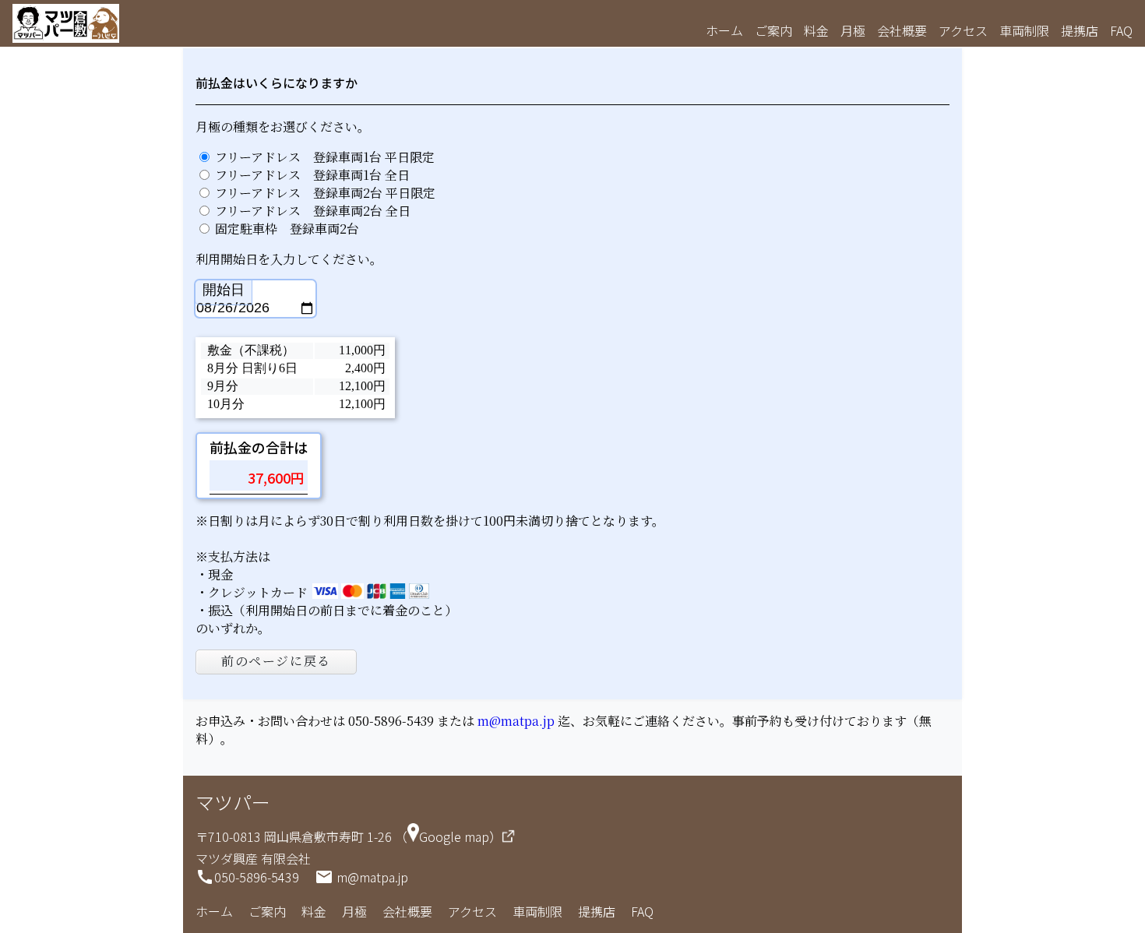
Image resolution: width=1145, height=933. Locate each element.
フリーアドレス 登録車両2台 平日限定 (325, 193)
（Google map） (448, 836)
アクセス (963, 30)
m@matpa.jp (516, 721)
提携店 (1079, 30)
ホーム (724, 30)
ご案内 (773, 30)
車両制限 (1024, 30)
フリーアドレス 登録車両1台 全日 (312, 175)
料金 (816, 30)
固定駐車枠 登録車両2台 (287, 229)
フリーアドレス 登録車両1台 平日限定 (325, 157)
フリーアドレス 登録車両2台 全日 (312, 211)
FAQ (1121, 30)
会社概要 (902, 30)
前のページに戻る (276, 661)
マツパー (233, 801)
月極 (852, 30)
